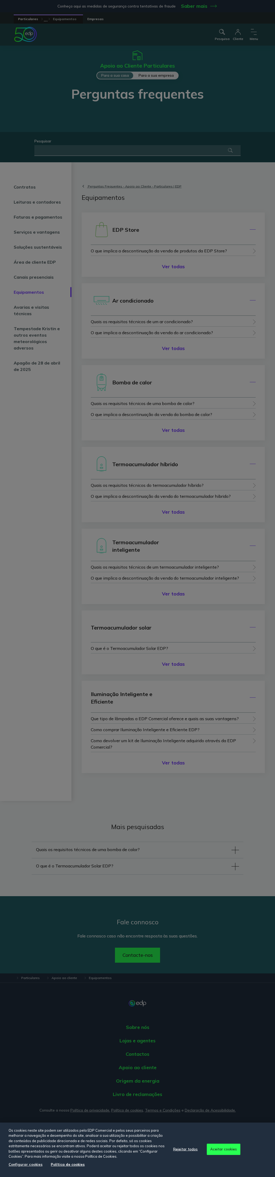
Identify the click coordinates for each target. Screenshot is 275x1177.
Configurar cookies (25, 1164)
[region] (137, 1150)
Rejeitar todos (185, 1149)
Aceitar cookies (223, 1149)
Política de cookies (68, 1164)
